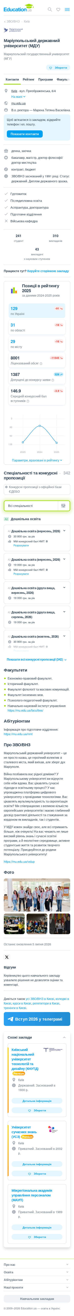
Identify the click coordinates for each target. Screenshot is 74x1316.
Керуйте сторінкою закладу (48, 271)
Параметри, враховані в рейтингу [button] (35, 460)
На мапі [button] (16, 96)
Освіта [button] (8, 1272)
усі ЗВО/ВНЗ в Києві (40, 999)
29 (13, 341)
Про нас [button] (9, 1264)
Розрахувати (21, 545)
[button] (37, 310)
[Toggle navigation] (67, 9)
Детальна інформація (37, 1101)
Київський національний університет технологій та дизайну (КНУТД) (25, 1059)
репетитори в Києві (46, 1003)
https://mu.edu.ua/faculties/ (25, 710)
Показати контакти (25, 134)
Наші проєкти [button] (13, 1287)
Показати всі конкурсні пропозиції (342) (35, 659)
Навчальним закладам (37, 1298)
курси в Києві (22, 1003)
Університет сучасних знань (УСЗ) (24, 1132)
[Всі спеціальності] (37, 505)
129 (14, 308)
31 (13, 325)
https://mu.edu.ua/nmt (18, 734)
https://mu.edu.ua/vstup (19, 861)
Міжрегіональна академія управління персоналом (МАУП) (32, 1195)
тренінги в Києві (15, 1008)
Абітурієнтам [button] (13, 1280)
